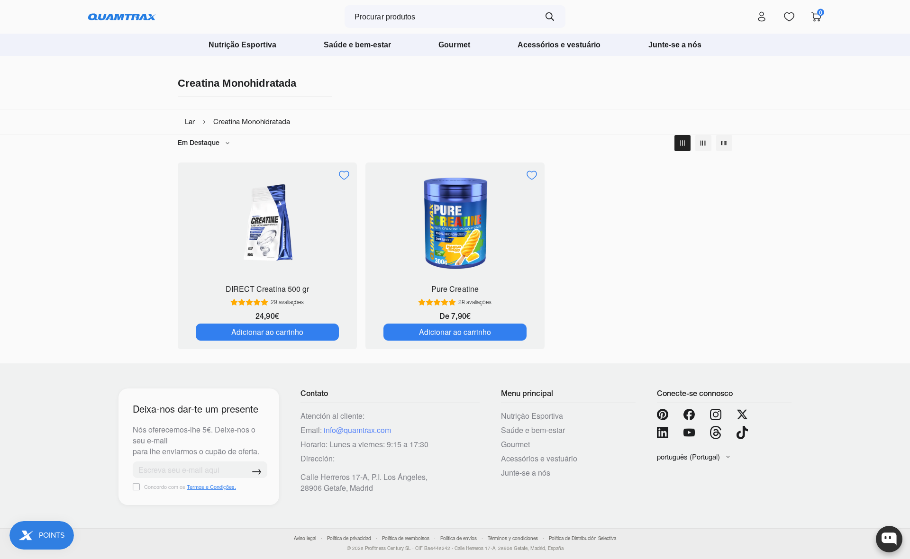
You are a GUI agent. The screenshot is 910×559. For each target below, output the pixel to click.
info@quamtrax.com (357, 429)
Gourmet (454, 45)
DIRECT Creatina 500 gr (267, 288)
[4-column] (703, 143)
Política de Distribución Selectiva (582, 538)
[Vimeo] (715, 432)
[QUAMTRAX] (122, 17)
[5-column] (724, 143)
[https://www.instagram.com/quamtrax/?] (715, 414)
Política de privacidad (349, 538)
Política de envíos (458, 538)
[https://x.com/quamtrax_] (742, 414)
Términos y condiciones (513, 538)
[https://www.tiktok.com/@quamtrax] (742, 432)
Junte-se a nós (675, 45)
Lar (190, 121)
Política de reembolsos (405, 538)
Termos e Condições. (211, 486)
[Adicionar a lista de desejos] (344, 175)
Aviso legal (305, 538)
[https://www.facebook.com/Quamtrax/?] (689, 414)
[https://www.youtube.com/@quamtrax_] (689, 432)
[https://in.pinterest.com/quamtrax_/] (662, 414)
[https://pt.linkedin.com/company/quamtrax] (662, 432)
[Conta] (761, 17)
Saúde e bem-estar (357, 45)
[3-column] (682, 143)
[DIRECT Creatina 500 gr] (267, 222)
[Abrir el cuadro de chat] (889, 539)
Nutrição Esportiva (242, 45)
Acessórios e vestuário (559, 45)
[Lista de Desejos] (789, 17)
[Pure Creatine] (455, 222)
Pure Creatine (454, 288)
